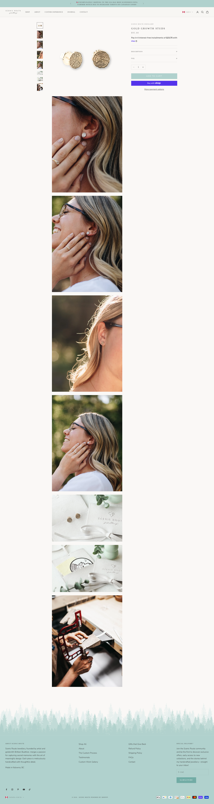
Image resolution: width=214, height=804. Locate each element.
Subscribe (186, 780)
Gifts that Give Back (137, 744)
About (37, 12)
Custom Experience (54, 12)
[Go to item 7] (40, 79)
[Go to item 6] (40, 73)
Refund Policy (135, 748)
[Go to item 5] (40, 65)
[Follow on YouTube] (24, 789)
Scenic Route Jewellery (142, 24)
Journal (71, 12)
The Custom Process (88, 753)
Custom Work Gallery (88, 762)
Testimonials (84, 757)
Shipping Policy (135, 753)
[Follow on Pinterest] (18, 789)
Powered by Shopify (99, 797)
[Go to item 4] (40, 55)
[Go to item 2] (40, 34)
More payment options (154, 89)
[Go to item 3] (40, 44)
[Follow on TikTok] (30, 789)
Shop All (82, 744)
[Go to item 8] (40, 87)
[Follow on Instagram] (12, 789)
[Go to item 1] (40, 25)
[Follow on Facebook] (6, 789)
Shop (27, 12)
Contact (84, 12)
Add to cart (154, 76)
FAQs (131, 757)
